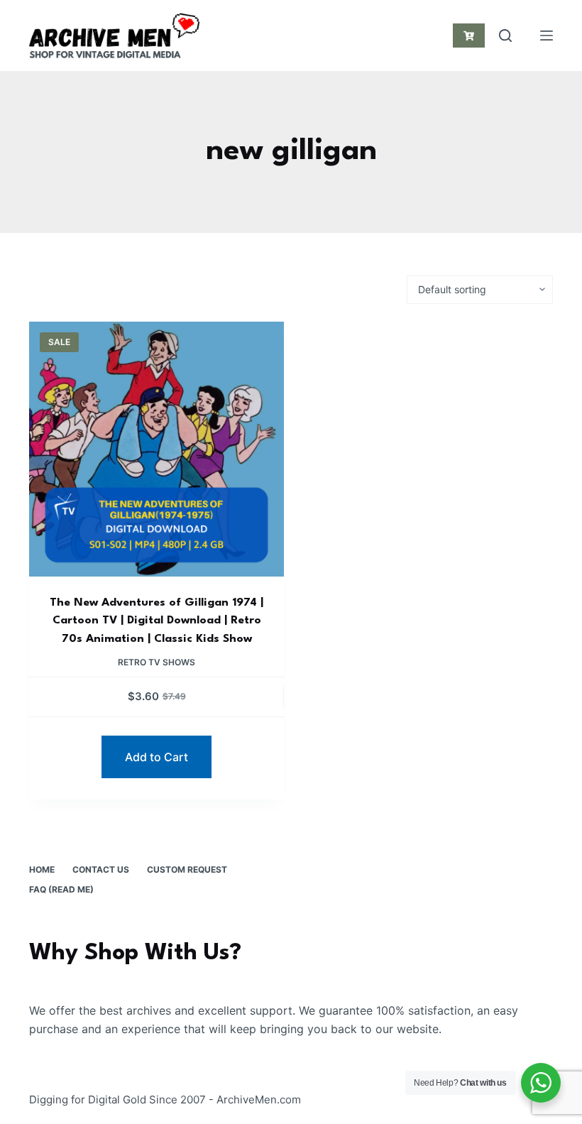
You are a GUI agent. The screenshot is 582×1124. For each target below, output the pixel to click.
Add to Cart (156, 757)
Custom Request (187, 869)
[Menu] (546, 35)
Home (42, 869)
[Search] (505, 35)
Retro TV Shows (156, 662)
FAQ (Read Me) (61, 889)
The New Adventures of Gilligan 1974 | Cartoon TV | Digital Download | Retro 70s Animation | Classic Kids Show (156, 621)
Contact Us (100, 869)
